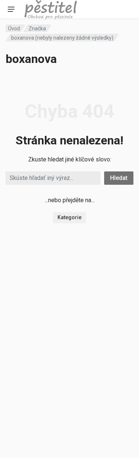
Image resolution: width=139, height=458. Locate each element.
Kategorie (69, 217)
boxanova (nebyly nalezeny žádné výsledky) (62, 38)
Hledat (119, 177)
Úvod (14, 28)
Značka (37, 28)
